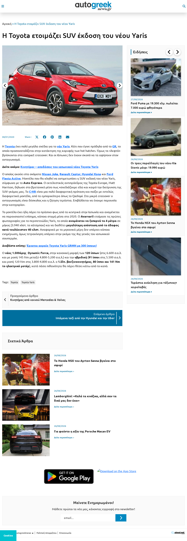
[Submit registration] (120, 517)
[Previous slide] (5, 85)
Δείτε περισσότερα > (64, 371)
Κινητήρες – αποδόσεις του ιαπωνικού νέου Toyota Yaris (59, 166)
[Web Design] (178, 533)
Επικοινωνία (65, 533)
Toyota (14, 282)
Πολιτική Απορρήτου (47, 533)
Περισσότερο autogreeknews (17, 533)
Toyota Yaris (28, 282)
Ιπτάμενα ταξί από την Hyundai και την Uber (85, 318)
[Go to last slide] (169, 52)
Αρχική (7, 23)
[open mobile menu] (2, 6)
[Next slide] (120, 85)
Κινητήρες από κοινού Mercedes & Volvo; (38, 299)
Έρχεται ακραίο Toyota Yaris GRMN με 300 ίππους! (61, 245)
